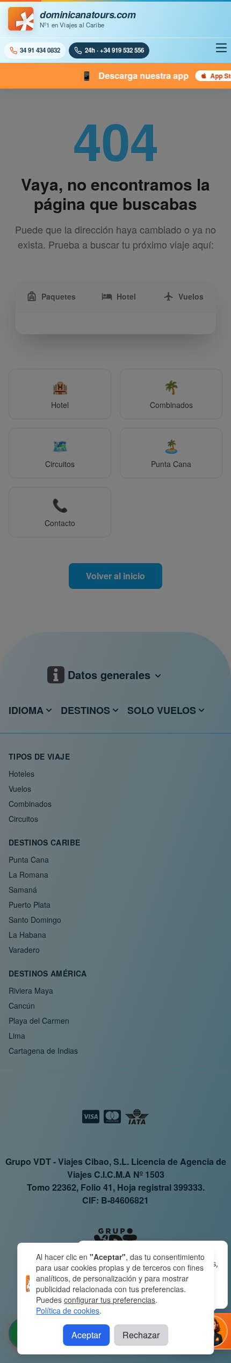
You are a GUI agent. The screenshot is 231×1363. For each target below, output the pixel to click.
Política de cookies (67, 1310)
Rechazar (141, 1335)
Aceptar (86, 1335)
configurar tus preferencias (109, 1299)
